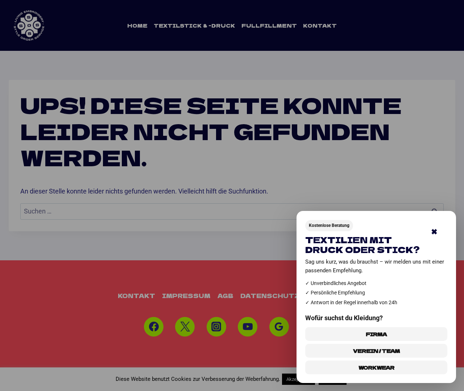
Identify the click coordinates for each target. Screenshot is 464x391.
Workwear (376, 367)
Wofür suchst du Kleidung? (344, 318)
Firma (376, 334)
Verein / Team (376, 350)
